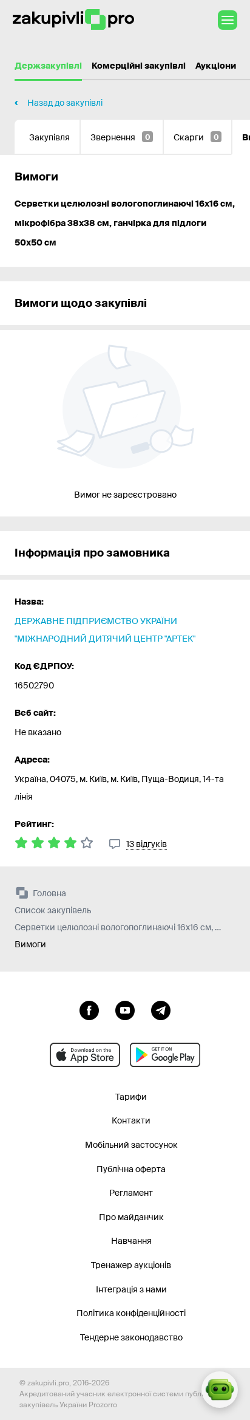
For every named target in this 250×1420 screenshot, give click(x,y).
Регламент (131, 1192)
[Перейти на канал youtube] (125, 1009)
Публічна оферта (131, 1169)
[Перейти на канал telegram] (161, 1009)
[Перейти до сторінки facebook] (89, 1009)
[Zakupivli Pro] (73, 19)
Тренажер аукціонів (131, 1265)
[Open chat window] (219, 1389)
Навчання (131, 1240)
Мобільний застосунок (131, 1144)
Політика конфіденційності (131, 1313)
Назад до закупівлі (65, 102)
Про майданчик (131, 1217)
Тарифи (131, 1096)
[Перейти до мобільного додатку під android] (165, 1055)
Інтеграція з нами (131, 1289)
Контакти (131, 1120)
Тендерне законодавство (131, 1337)
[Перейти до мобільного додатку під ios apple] (85, 1055)
